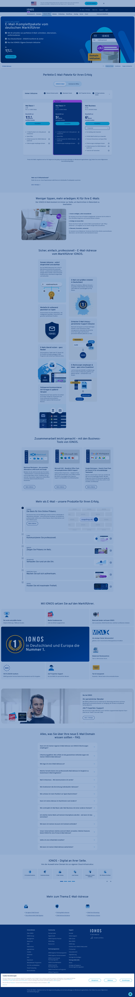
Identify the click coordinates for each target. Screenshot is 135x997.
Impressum (5, 984)
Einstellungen (12, 979)
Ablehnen (110, 980)
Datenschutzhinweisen (23, 980)
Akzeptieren (13, 982)
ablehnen (55, 980)
